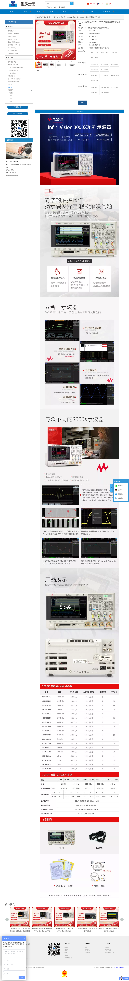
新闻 (86, 947)
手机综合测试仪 (14, 70)
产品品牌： (81, 33)
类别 (38, 11)
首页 (11, 11)
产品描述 (79, 111)
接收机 (10, 84)
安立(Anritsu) (12, 48)
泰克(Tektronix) (12, 50)
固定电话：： (82, 36)
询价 (82, 102)
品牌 (25, 11)
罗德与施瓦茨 (68, 958)
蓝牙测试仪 (13, 73)
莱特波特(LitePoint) (14, 45)
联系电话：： (82, 39)
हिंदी (110, 4)
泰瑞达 (66, 947)
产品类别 (11, 57)
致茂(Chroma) (12, 36)
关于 (91, 11)
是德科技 (67, 955)
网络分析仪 (11, 76)
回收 (65, 11)
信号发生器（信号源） (15, 79)
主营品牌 (11, 26)
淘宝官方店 (17, 107)
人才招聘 (87, 952)
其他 (10, 101)
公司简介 (87, 950)
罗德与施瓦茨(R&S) (14, 42)
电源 (10, 96)
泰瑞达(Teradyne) (13, 31)
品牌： (80, 45)
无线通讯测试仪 (13, 65)
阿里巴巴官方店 (18, 114)
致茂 (65, 952)
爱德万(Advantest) (13, 33)
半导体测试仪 (12, 62)
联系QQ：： (81, 42)
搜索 (71, 3)
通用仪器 (11, 90)
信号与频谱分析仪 (13, 81)
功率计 (11, 93)
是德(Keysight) (12, 39)
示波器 (10, 87)
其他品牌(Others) (13, 53)
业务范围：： (82, 48)
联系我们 (106, 11)
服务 (51, 11)
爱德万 (66, 950)
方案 (78, 11)
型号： (80, 30)
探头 (10, 98)
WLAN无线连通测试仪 (16, 67)
